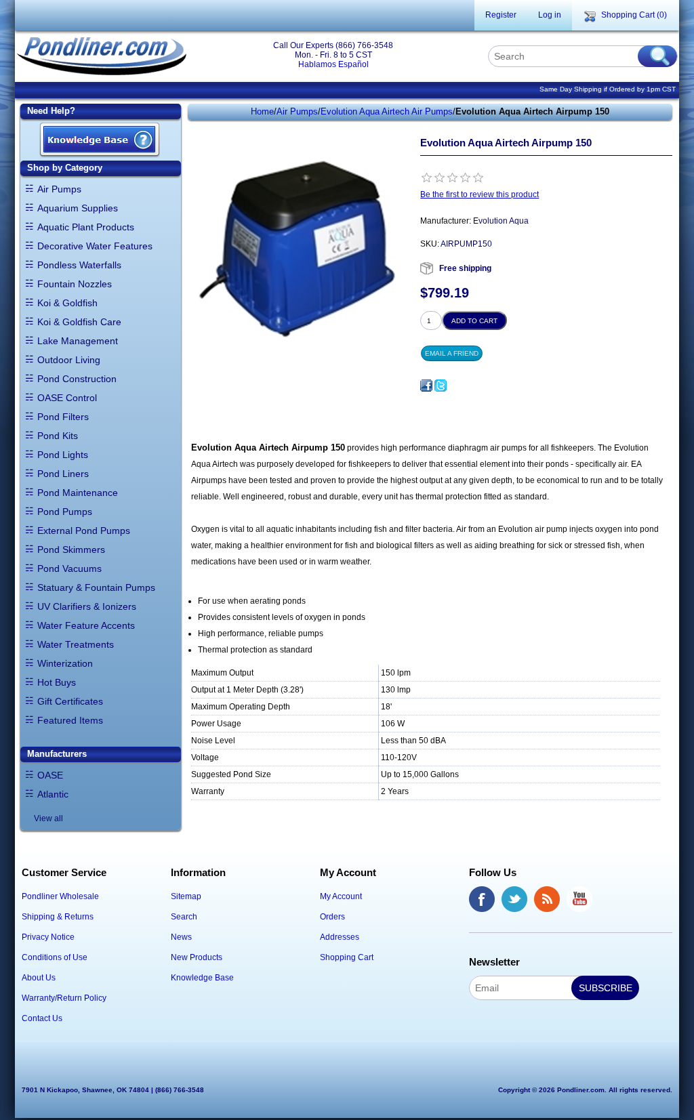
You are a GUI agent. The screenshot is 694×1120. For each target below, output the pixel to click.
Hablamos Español (333, 64)
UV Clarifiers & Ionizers (86, 606)
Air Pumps (59, 189)
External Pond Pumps (83, 530)
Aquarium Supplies (77, 208)
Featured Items (70, 720)
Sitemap (186, 896)
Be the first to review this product (479, 194)
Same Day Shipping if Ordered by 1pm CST (607, 89)
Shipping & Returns (58, 916)
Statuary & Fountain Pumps (96, 587)
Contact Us (42, 1018)
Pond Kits (57, 435)
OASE (50, 775)
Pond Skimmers (71, 549)
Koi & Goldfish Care (79, 321)
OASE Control (67, 397)
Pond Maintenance (77, 492)
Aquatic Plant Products (85, 227)
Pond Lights (62, 454)
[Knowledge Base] (100, 141)
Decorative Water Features (94, 246)
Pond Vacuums (69, 568)
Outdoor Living (68, 359)
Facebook (482, 899)
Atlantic (52, 794)
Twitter (514, 899)
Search (184, 916)
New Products (196, 957)
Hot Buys (56, 682)
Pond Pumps (64, 511)
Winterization (65, 663)
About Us (39, 977)
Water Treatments (75, 644)
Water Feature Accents (86, 625)
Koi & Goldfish (67, 302)
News (181, 937)
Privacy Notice (48, 937)
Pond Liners (63, 473)
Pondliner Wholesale (60, 896)
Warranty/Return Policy (64, 998)
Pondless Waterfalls (79, 265)
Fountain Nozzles (74, 283)
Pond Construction (77, 378)
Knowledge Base (202, 977)
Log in (549, 15)
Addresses (339, 937)
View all (48, 818)
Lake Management (77, 340)
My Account (341, 896)
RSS (547, 899)
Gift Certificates (70, 701)
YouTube (579, 899)
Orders (332, 916)
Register (500, 15)
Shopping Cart (346, 957)
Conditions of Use (54, 957)
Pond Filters (63, 416)
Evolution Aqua (501, 221)
